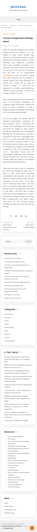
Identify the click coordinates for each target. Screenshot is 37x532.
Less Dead (11, 468)
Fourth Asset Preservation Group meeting (10, 227)
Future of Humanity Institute (18, 461)
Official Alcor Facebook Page (28, 226)
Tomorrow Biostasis (15, 484)
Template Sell (8, 528)
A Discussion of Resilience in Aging (16, 420)
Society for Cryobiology (16, 480)
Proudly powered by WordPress (11, 526)
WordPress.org (9, 513)
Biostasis (18, 7)
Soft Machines (13, 482)
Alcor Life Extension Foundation (19, 441)
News (6, 331)
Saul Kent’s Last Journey (12, 258)
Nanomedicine (8, 75)
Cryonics (6, 34)
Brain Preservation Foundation (18, 449)
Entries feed (8, 506)
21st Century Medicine (15, 437)
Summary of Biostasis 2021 (13, 286)
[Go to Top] (32, 528)
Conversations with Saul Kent (14, 262)
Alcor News (12, 444)
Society (7, 337)
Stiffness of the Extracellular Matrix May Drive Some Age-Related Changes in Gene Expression (18, 378)
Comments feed (10, 510)
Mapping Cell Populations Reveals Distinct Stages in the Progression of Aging (17, 398)
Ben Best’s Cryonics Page (17, 446)
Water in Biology (13, 487)
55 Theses (11, 439)
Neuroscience (9, 327)
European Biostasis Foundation (19, 453)
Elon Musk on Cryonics (11, 295)
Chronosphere (13, 451)
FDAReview (12, 456)
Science (12, 34)
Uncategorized (9, 341)
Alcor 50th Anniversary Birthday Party (17, 282)
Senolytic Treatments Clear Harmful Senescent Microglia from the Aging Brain (17, 359)
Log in (6, 503)
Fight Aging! (12, 352)
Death (6, 321)
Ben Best (16, 46)
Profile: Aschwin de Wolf (12, 298)
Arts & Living (8, 314)
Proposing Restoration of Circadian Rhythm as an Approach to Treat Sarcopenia (16, 406)
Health (6, 324)
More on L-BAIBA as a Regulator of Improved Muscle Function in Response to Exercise (17, 414)
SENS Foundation (14, 477)
